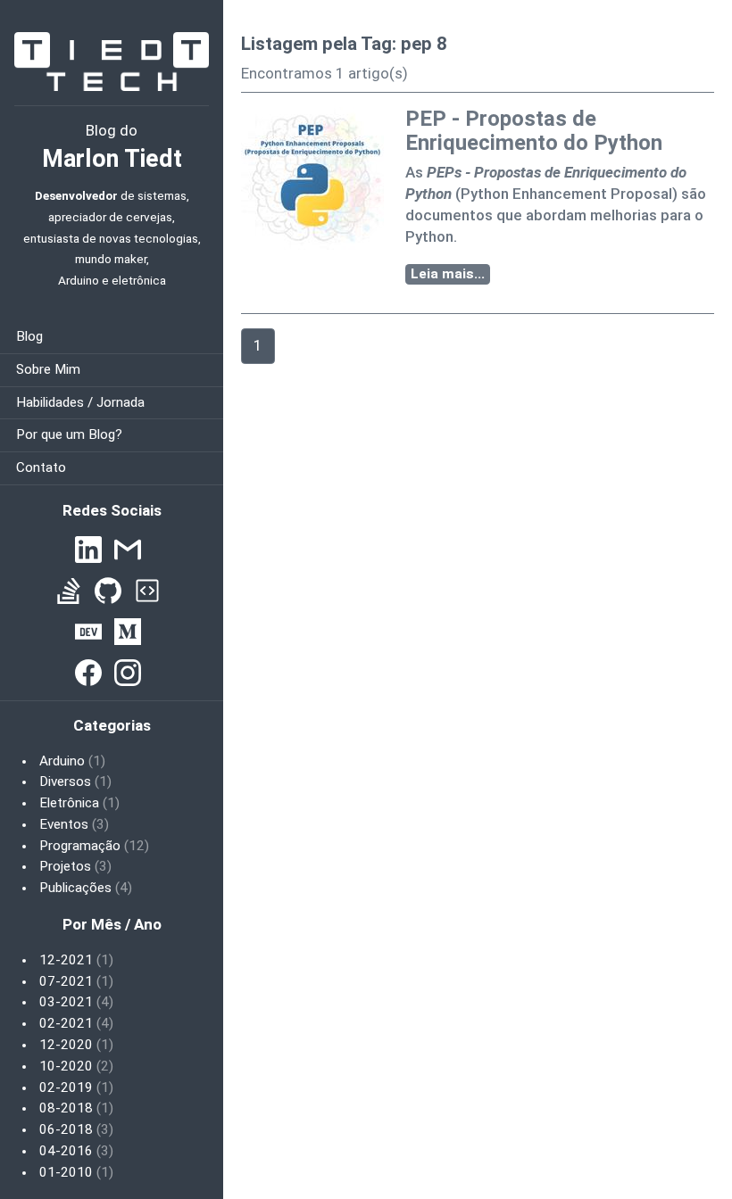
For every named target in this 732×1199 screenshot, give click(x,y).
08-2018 (76, 1108)
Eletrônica (79, 803)
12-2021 (76, 960)
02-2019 (76, 1087)
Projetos (75, 866)
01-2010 (76, 1172)
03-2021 (76, 1002)
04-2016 (76, 1151)
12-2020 (76, 1045)
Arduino (72, 761)
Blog (29, 336)
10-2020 (76, 1066)
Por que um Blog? (69, 434)
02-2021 (76, 1023)
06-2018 (76, 1129)
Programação (94, 846)
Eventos (74, 824)
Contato (41, 467)
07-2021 (76, 981)
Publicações (85, 888)
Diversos (75, 781)
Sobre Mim (48, 369)
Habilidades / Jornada (80, 402)
